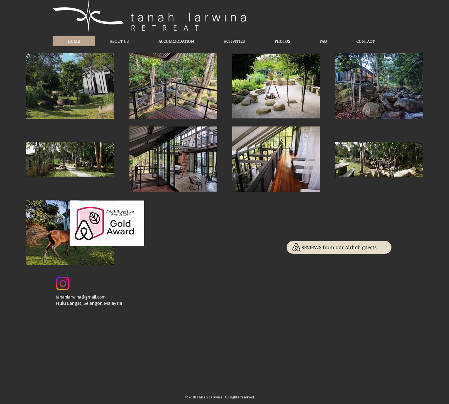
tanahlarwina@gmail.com (81, 297)
